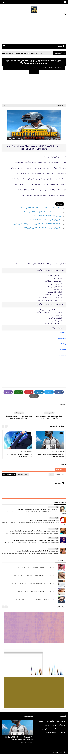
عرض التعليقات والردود (8, 474)
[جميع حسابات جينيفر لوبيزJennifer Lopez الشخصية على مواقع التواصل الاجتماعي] (63, 531)
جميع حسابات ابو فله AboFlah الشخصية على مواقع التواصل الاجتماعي (38, 551)
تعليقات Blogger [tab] (60, 469)
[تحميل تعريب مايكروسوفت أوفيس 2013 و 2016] (63, 520)
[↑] (34, 749)
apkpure (63, 349)
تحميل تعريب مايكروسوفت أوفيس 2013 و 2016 (44, 520)
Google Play (61, 338)
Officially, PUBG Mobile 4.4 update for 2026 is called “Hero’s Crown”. (32, 53)
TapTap (63, 344)
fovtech (30, 742)
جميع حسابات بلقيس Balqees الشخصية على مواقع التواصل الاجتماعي (38, 509)
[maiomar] (34, 9)
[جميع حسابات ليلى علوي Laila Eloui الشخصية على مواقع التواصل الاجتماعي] (63, 540)
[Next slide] (3, 426)
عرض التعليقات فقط (22, 474)
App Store (62, 333)
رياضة (45, 725)
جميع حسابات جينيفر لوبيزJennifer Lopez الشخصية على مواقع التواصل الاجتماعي (34, 531)
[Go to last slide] (6, 426)
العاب (34, 67)
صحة (53, 729)
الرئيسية (60, 46)
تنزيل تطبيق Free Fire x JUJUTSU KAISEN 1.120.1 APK (46, 216)
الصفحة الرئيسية (42, 67)
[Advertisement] (34, 28)
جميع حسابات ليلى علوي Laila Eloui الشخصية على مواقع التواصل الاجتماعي (36, 540)
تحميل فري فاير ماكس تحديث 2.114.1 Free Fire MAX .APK (46, 220)
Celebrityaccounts (49, 732)
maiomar (47, 752)
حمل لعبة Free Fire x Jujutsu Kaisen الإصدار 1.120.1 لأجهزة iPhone (43, 212)
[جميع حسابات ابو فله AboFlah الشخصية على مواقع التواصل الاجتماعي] (63, 551)
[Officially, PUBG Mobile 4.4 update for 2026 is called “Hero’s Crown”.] (17, 727)
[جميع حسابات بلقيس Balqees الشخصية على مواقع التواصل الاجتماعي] (63, 509)
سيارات (61, 729)
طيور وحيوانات (43, 729)
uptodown (62, 355)
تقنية (53, 725)
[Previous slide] (6, 606)
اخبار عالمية (60, 721)
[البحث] (3, 2)
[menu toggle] (65, 2)
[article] (19, 415)
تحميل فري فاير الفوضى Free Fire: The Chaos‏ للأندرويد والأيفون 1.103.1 (42, 228)
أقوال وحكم (49, 721)
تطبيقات (61, 725)
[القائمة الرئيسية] (4, 46)
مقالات (61, 732)
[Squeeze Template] (65, 752)
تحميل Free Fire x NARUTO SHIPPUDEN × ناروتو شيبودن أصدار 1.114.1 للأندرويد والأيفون (37, 224)
